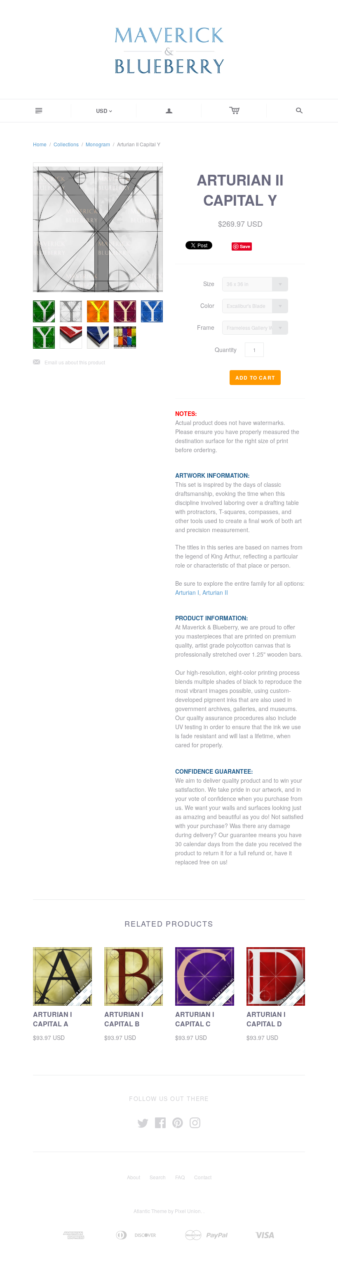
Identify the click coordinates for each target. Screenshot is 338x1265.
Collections (66, 144)
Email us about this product (69, 362)
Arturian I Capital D (265, 1018)
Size (208, 284)
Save (245, 246)
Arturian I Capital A (52, 1018)
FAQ (180, 1177)
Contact (202, 1177)
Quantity (226, 350)
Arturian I (187, 592)
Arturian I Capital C (194, 1018)
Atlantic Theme (150, 1210)
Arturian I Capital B (123, 1018)
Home (40, 144)
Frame (205, 327)
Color (207, 306)
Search (158, 1177)
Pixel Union (188, 1210)
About (133, 1177)
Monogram (98, 144)
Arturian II (215, 592)
